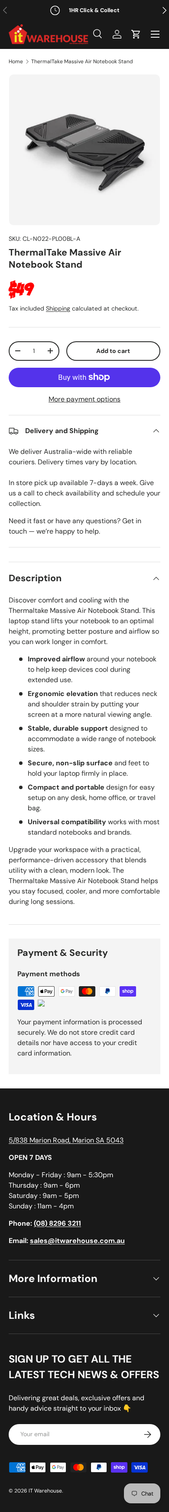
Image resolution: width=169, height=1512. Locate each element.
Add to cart (113, 351)
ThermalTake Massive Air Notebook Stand (82, 61)
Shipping (58, 308)
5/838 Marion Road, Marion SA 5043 (66, 1140)
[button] (136, 34)
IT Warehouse (45, 1490)
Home (16, 61)
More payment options (84, 399)
